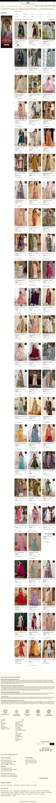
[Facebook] (40, 750)
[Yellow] (18, 45)
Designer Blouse (16, 790)
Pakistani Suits (41, 793)
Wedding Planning (4, 727)
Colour (32, 14)
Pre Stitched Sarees (45, 790)
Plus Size (36, 6)
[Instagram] (46, 750)
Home (15, 11)
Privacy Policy (17, 727)
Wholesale (45, 5)
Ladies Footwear (16, 785)
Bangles (35, 785)
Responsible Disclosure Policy (20, 730)
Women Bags (9, 785)
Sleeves (32, 16)
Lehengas (20, 6)
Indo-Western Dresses (5, 790)
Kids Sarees (3, 793)
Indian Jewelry (3, 785)
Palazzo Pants (32, 790)
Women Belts (22, 785)
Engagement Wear (16, 793)
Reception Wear (9, 793)
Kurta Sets (14, 795)
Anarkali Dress (29, 793)
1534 (25, 19)
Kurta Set (15, 6)
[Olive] (32, 584)
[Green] (16, 45)
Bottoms (12, 792)
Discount (40, 14)
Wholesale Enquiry (18, 739)
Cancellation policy (18, 733)
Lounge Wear (32, 792)
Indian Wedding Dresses (25, 790)
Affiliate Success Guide (5, 728)
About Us (2, 721)
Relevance (52, 19)
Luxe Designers (26, 6)
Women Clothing (9, 6)
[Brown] (30, 584)
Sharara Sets (41, 6)
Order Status (17, 723)
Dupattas (16, 792)
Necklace (28, 785)
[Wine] (44, 257)
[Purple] (20, 45)
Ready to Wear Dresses (5, 792)
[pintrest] (51, 750)
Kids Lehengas (48, 792)
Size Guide (17, 737)
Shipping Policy (18, 735)
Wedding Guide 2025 (36, 5)
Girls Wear (43, 792)
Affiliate (49, 5)
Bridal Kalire (21, 792)
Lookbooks (17, 740)
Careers (2, 724)
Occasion (16, 16)
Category (16, 14)
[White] (32, 339)
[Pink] (32, 257)
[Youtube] (48, 750)
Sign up (55, 5)
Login (52, 5)
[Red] (46, 284)
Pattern (24, 16)
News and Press (4, 723)
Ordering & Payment (19, 736)
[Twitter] (43, 750)
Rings (32, 785)
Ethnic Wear (39, 790)
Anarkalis (46, 6)
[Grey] (34, 557)
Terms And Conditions (19, 726)
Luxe (17, 11)
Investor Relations (18, 728)
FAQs (16, 732)
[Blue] (20, 71)
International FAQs (18, 721)
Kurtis (11, 790)
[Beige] (18, 125)
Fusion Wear (23, 793)
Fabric (48, 14)
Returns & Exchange (19, 724)
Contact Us (3, 726)
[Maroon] (34, 475)
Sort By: (51, 19)
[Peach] (16, 125)
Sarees (32, 6)
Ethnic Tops (27, 792)
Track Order (42, 5)
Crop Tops (38, 792)
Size (40, 16)
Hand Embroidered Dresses (6, 795)
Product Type (25, 14)
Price (48, 16)
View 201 (31, 19)
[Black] (16, 71)
